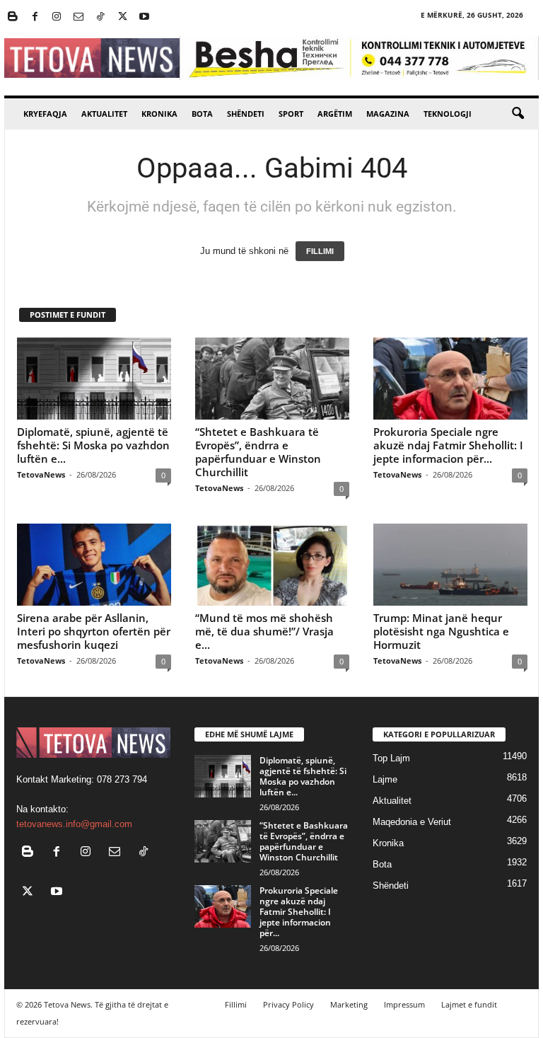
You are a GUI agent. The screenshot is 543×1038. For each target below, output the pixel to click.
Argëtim (334, 113)
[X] (122, 17)
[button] (517, 113)
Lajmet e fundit (469, 1004)
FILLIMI (320, 251)
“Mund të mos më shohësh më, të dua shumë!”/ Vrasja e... (264, 631)
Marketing (349, 1004)
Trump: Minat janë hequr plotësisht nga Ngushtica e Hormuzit (441, 631)
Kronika (159, 113)
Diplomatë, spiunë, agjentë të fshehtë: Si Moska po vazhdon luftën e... (93, 445)
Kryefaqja (45, 113)
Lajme (385, 779)
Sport (291, 113)
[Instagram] (56, 17)
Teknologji (448, 113)
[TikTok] (100, 17)
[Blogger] (12, 17)
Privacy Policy (288, 1004)
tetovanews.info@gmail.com (74, 824)
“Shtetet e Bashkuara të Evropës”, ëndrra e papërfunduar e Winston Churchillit (258, 452)
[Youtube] (144, 17)
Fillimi (236, 1004)
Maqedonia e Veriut (412, 822)
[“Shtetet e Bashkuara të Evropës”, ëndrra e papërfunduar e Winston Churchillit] (272, 379)
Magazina (387, 113)
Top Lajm (391, 758)
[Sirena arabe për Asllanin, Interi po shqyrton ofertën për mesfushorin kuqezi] (94, 565)
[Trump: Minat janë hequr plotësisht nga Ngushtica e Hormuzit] (450, 565)
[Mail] (78, 17)
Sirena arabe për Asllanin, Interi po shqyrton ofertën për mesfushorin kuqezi (93, 631)
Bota (202, 113)
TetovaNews (41, 474)
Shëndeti (245, 113)
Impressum (404, 1004)
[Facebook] (34, 17)
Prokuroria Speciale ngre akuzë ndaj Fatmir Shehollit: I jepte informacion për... (448, 445)
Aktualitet (104, 113)
